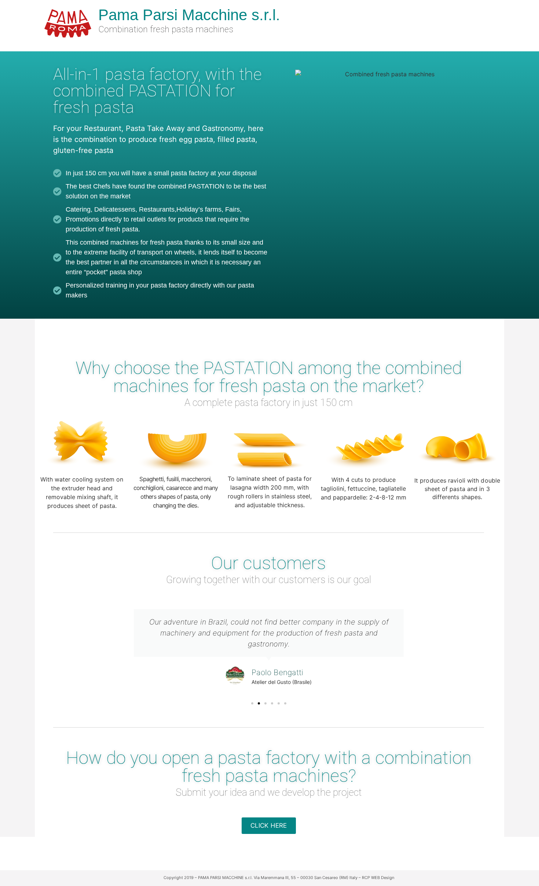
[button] (252, 703)
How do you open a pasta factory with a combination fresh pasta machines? (269, 766)
